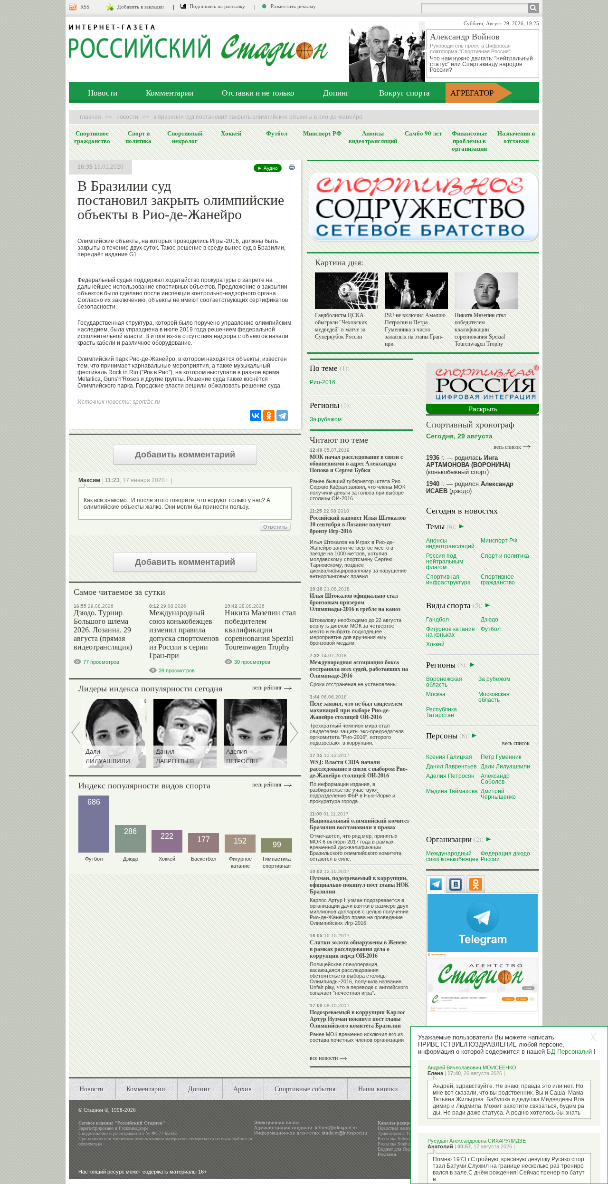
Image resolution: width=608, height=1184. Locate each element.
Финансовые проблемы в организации (469, 140)
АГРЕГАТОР (472, 92)
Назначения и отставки (516, 137)
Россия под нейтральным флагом (444, 561)
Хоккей (231, 133)
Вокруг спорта (404, 92)
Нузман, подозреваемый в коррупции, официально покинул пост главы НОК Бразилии (359, 884)
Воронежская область (444, 682)
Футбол (276, 133)
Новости (102, 92)
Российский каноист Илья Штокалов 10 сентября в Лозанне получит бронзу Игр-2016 (358, 524)
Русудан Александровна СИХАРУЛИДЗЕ (477, 1141)
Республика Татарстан (441, 712)
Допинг (336, 92)
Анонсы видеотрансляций (373, 137)
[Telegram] (282, 415)
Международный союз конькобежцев (452, 856)
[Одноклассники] (269, 415)
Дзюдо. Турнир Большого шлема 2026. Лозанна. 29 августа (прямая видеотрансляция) (103, 630)
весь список (507, 447)
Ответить (275, 527)
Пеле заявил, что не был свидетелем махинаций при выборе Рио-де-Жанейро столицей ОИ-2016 (356, 710)
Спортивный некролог (184, 137)
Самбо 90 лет (423, 133)
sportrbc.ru (146, 401)
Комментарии (169, 92)
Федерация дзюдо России (505, 856)
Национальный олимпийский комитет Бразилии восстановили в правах (359, 823)
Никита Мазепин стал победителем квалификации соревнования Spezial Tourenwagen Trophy (260, 630)
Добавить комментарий (185, 454)
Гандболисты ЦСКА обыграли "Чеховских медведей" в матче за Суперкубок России (341, 326)
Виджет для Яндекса (398, 1149)
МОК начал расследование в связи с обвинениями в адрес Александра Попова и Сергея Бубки (356, 463)
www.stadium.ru (236, 1138)
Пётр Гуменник (501, 757)
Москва (436, 694)
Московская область (494, 697)
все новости (324, 1058)
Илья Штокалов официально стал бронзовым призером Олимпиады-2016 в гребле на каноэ (355, 602)
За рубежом (326, 419)
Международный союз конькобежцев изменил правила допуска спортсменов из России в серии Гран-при (184, 634)
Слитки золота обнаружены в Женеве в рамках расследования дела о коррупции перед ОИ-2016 (358, 949)
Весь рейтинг (267, 687)
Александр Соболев (495, 779)
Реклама (387, 1154)
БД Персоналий (569, 1051)
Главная (90, 117)
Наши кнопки (378, 1088)
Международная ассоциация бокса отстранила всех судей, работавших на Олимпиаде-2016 (359, 668)
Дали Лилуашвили (505, 766)
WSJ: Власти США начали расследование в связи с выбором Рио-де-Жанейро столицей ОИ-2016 (359, 768)
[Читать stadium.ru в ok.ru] (483, 981)
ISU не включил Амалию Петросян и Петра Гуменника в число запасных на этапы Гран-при (415, 329)
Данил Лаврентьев (451, 766)
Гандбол (437, 619)
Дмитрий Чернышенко (498, 794)
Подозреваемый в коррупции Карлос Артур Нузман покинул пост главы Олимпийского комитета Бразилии (357, 1018)
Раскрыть (482, 409)
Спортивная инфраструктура (448, 579)
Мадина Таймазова (452, 791)
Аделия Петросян (450, 776)
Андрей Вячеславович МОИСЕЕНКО (472, 1067)
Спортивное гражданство (92, 137)
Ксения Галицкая (449, 757)
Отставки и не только (258, 92)
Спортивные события (305, 1088)
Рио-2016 (322, 382)
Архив (242, 1088)
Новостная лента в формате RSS (410, 1128)
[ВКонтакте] (255, 415)
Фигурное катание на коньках (450, 632)
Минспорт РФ (322, 133)
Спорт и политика (138, 137)
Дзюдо (489, 619)
